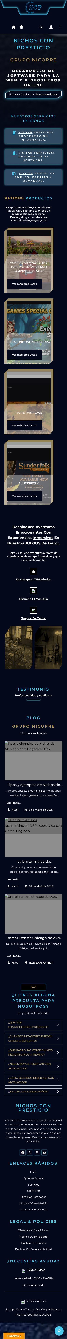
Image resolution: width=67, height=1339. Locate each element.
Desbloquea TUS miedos (33, 579)
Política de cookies (33, 1243)
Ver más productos (24, 284)
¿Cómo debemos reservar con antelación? (31, 1080)
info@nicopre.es (36, 1301)
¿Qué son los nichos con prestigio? (28, 1025)
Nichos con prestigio (33, 1108)
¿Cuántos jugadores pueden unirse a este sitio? (30, 1038)
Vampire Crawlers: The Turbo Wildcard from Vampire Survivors (28, 267)
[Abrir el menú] (61, 27)
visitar (25, 152)
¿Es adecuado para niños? (28, 1091)
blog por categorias (33, 1197)
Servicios (33, 1184)
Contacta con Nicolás (33, 1209)
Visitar (25, 132)
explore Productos (33, 94)
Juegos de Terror (33, 618)
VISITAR (26, 173)
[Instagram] (37, 1152)
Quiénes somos (33, 1178)
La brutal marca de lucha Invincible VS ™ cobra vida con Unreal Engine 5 (33, 861)
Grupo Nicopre (51, 1309)
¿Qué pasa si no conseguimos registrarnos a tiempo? (30, 1052)
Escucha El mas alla (33, 599)
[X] (30, 1152)
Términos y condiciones (33, 1230)
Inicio (33, 1172)
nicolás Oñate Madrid (33, 1203)
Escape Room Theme (20, 1309)
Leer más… (14, 802)
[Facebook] (22, 1152)
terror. (54, 543)
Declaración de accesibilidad (33, 1249)
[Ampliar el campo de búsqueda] (40, 27)
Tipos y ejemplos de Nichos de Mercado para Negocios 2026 (33, 785)
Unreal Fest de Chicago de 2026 (33, 938)
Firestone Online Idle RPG (29, 342)
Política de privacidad (34, 1236)
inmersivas (43, 537)
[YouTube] (44, 1152)
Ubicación (33, 1190)
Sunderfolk (29, 483)
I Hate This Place (29, 412)
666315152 (36, 1270)
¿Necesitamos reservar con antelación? (29, 1066)
